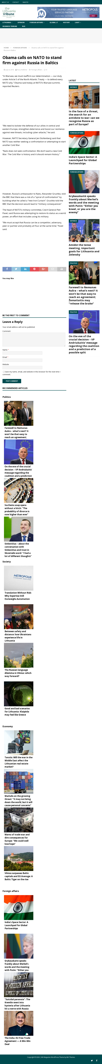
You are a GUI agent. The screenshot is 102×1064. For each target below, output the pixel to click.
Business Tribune (10, 26)
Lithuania (6, 22)
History (66, 22)
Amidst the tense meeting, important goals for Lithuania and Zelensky (84, 249)
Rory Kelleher (22, 70)
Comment (6, 331)
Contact (15, 2)
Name (5, 350)
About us (5, 2)
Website (5, 364)
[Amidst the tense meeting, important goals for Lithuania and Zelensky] (84, 230)
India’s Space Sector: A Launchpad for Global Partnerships (83, 160)
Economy (7, 726)
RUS (23, 26)
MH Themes (71, 1057)
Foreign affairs (36, 22)
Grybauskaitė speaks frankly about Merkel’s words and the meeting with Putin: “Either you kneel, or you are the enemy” (84, 204)
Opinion (21, 22)
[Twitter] (92, 1060)
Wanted (25, 2)
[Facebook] (97, 1060)
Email (4, 357)
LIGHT (77, 22)
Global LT (54, 22)
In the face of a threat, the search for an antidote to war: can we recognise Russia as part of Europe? (84, 118)
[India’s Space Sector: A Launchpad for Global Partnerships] (84, 142)
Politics (6, 396)
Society (6, 561)
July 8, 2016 (10, 70)
